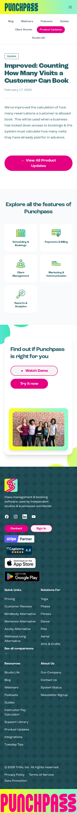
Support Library (16, 722)
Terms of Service (41, 774)
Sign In (41, 528)
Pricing (9, 599)
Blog (10, 21)
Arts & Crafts (50, 644)
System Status (51, 687)
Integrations (13, 737)
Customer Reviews (18, 606)
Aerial (45, 636)
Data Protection (15, 780)
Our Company (51, 672)
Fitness (46, 614)
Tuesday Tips (13, 744)
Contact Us (49, 680)
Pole (44, 629)
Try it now (29, 383)
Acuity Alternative (17, 629)
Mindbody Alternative (20, 614)
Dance (45, 621)
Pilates (45, 606)
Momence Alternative (20, 621)
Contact (16, 528)
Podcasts (47, 21)
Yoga (44, 599)
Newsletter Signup (54, 695)
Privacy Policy (14, 774)
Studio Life (38, 37)
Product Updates (51, 29)
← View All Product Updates (38, 163)
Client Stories (23, 29)
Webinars (27, 21)
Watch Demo (36, 370)
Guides (64, 21)
